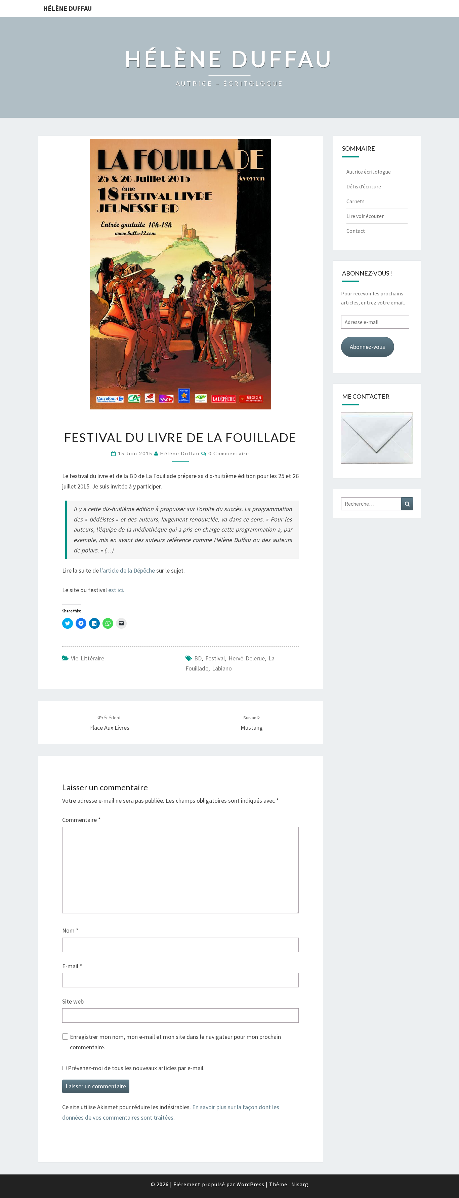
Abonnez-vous (367, 347)
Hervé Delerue (246, 658)
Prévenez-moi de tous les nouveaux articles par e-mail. (136, 1068)
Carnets (355, 201)
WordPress (250, 1184)
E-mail (72, 966)
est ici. (116, 590)
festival (215, 658)
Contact (355, 230)
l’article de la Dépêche (127, 570)
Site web (73, 1001)
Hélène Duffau (67, 8)
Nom (70, 930)
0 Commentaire (228, 453)
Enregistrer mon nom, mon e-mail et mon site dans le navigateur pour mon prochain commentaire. (175, 1042)
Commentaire (81, 820)
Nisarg (299, 1184)
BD (198, 658)
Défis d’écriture (363, 186)
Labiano (222, 668)
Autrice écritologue (368, 171)
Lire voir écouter (365, 216)
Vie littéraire (87, 658)
